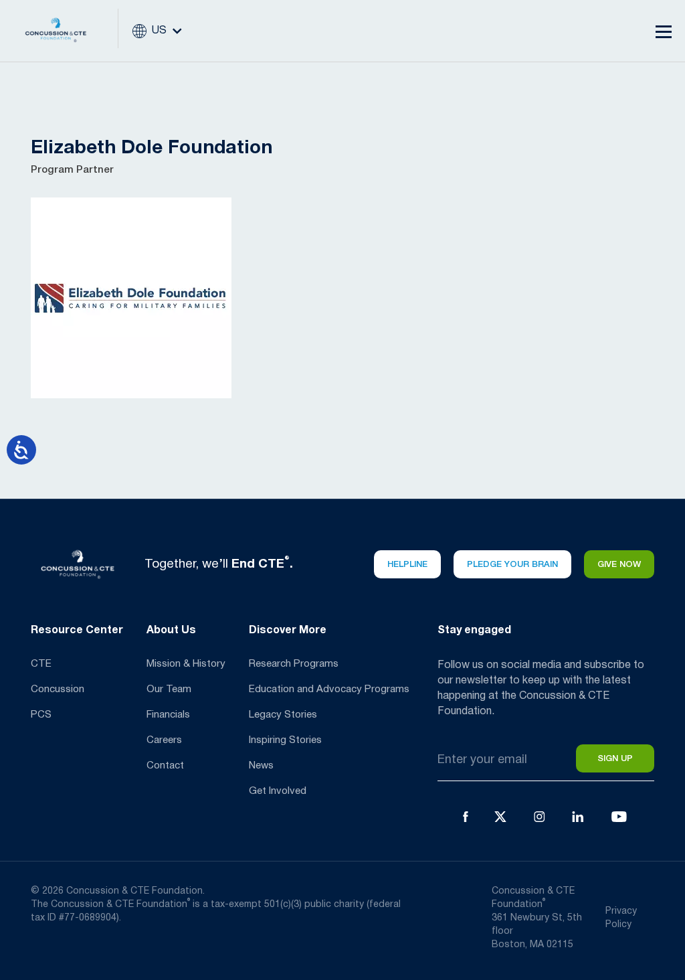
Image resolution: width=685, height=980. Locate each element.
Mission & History (185, 664)
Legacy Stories (283, 715)
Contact (165, 765)
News (261, 765)
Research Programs (293, 664)
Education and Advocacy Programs (329, 689)
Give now (619, 564)
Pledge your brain (512, 564)
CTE (41, 664)
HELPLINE (407, 564)
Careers (164, 740)
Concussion (57, 689)
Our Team (168, 689)
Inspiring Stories (285, 740)
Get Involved (277, 791)
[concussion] (65, 31)
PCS (41, 715)
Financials (168, 715)
